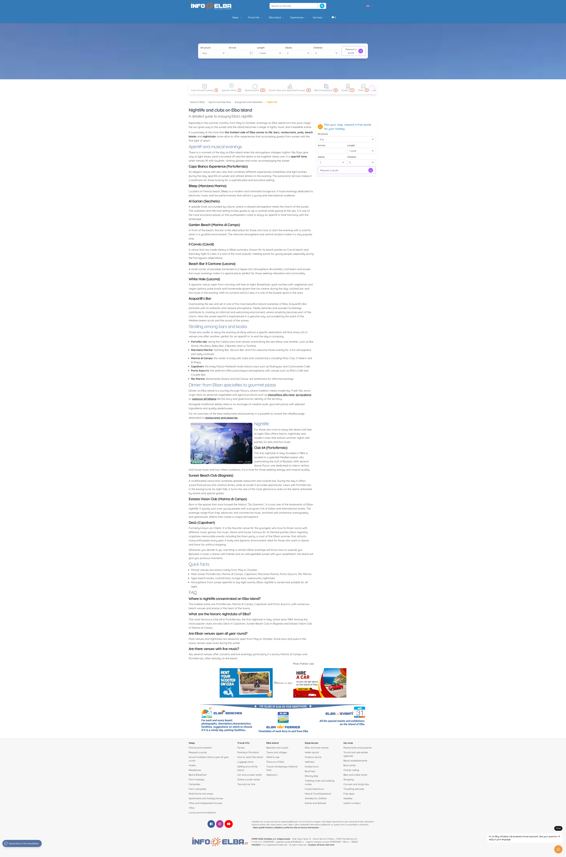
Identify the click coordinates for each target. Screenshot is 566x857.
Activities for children (316, 798)
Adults (288, 47)
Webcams (271, 774)
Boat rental (349, 765)
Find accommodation (200, 747)
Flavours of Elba (275, 761)
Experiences (296, 17)
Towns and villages (276, 752)
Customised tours (314, 788)
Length (261, 47)
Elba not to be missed (316, 747)
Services (317, 17)
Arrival (232, 47)
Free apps (348, 793)
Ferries (241, 747)
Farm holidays (196, 779)
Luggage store (245, 761)
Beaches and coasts (277, 747)
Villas (192, 807)
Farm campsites (197, 788)
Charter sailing (351, 770)
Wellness (310, 761)
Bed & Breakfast (198, 774)
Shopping (348, 779)
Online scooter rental (248, 779)
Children (318, 47)
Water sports (312, 752)
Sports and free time (220, 102)
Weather (348, 798)
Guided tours (312, 766)
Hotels (192, 765)
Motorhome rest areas (201, 793)
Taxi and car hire (246, 784)
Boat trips (310, 771)
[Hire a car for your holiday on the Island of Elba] (319, 683)
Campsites (194, 784)
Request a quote (351, 51)
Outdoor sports (313, 757)
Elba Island (275, 17)
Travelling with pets (353, 788)
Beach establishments (355, 760)
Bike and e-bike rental (355, 774)
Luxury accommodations (202, 812)
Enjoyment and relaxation (249, 102)
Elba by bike (311, 775)
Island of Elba (197, 102)
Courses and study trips (356, 784)
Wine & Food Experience (318, 793)
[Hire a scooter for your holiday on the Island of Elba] (246, 683)
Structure (205, 47)
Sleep (235, 17)
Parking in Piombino (248, 752)
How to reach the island (250, 757)
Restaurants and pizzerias (357, 747)
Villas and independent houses (205, 803)
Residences (195, 770)
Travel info (253, 17)
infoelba (256, 844)
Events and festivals (315, 803)
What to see (272, 757)
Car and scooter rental (249, 774)
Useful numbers (352, 803)
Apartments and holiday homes (206, 798)
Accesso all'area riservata (321, 844)
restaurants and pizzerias (221, 417)
